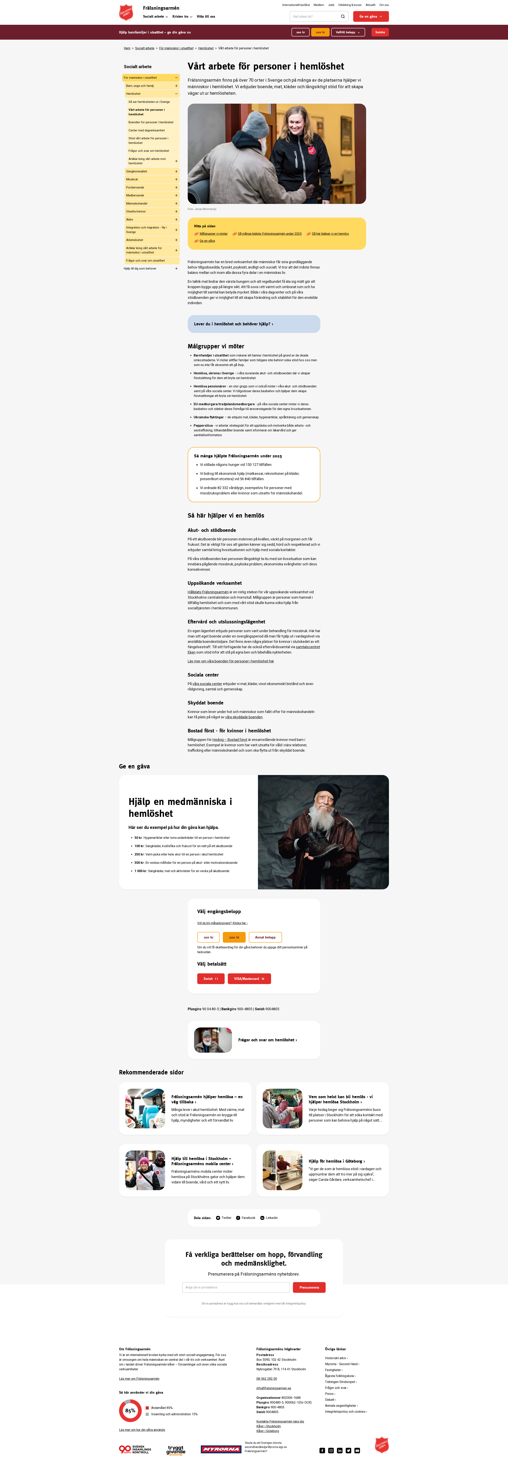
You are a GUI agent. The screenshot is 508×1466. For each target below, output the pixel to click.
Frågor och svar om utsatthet (145, 260)
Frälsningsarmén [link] (161, 8)
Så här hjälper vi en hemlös (330, 234)
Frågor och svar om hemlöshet (149, 151)
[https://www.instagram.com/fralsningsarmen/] (331, 1450)
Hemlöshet (206, 48)
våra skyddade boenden (244, 717)
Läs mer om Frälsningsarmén (139, 1379)
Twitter (226, 1218)
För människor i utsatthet (176, 48)
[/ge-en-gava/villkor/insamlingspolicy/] (135, 1449)
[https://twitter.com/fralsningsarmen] (348, 1450)
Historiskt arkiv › (336, 1358)
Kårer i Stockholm (268, 1426)
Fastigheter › (334, 1370)
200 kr (320, 32)
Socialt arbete (153, 16)
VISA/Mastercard (246, 979)
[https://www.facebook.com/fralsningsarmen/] (322, 1450)
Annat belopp (265, 937)
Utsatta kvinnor (136, 211)
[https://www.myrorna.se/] (221, 1449)
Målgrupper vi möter (214, 234)
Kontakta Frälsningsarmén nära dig (280, 1421)
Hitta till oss (206, 16)
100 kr (300, 32)
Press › (330, 1394)
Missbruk (132, 179)
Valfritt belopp (345, 32)
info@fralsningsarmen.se (273, 1388)
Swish (208, 979)
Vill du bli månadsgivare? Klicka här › (222, 923)
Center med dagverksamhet (147, 130)
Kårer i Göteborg (267, 1431)
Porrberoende (135, 187)
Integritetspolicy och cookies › (346, 1411)
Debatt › (330, 1400)
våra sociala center (207, 684)
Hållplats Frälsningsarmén (208, 592)
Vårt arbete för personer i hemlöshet (147, 112)
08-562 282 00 (266, 1379)
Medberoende (135, 195)
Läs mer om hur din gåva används (142, 1430)
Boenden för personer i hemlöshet (151, 122)
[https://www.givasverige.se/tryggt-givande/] (175, 1451)
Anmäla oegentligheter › (341, 1406)
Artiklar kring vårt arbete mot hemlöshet (147, 161)
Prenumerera (309, 1287)
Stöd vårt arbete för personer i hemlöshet (148, 141)
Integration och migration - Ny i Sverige (146, 230)
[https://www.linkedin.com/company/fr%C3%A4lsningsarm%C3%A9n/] (340, 1450)
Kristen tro (180, 16)
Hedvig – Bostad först (230, 740)
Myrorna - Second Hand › (342, 1364)
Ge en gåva (368, 16)
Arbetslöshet (134, 240)
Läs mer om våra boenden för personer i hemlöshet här (231, 661)
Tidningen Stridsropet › (341, 1382)
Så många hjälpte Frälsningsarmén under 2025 (270, 234)
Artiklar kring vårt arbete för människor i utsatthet (144, 250)
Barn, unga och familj (140, 86)
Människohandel (136, 203)
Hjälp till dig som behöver (140, 268)
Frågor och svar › (336, 1388)
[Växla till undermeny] (174, 77)
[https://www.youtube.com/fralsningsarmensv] (357, 1450)
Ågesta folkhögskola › (340, 1376)
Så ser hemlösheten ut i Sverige (149, 102)
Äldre (129, 219)
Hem (127, 48)
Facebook (248, 1218)
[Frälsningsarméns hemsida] (126, 12)
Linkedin (272, 1218)
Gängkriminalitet (136, 171)
